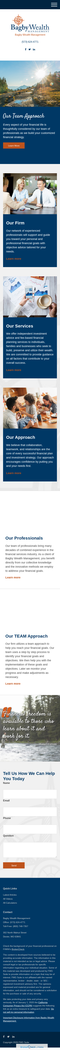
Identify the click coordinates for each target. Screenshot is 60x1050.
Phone (7, 818)
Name (6, 783)
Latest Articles (10, 895)
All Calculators (10, 903)
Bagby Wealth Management (30, 34)
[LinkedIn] (34, 49)
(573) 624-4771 (30, 42)
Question (8, 835)
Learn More (14, 145)
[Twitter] (29, 49)
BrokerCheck (18, 949)
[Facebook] (25, 49)
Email (6, 800)
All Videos (8, 899)
